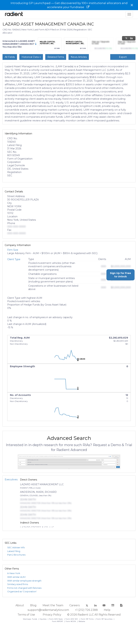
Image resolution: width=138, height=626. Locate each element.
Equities (43, 619)
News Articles (79, 57)
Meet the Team (53, 605)
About (19, 605)
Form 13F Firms (87, 619)
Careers (74, 605)
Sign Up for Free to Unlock (120, 275)
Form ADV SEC (72, 619)
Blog (33, 605)
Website (81, 621)
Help (107, 610)
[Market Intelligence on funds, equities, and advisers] (14, 14)
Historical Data (30, 57)
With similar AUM (16, 577)
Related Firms (55, 57)
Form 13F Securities (104, 619)
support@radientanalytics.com (48, 610)
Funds (35, 619)
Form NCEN (71, 621)
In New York (13, 573)
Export (123, 57)
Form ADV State (56, 619)
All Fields (10, 57)
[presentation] (39, 45)
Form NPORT (57, 621)
